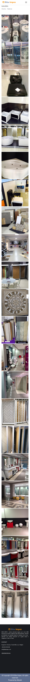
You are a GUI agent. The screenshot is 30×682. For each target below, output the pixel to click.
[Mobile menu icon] (26, 2)
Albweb (19, 680)
